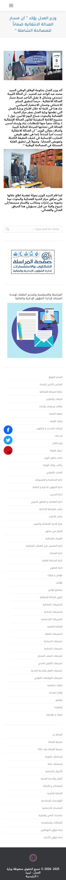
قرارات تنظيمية (54, 685)
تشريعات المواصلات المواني (48, 678)
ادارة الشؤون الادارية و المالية (47, 487)
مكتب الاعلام (55, 516)
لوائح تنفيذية (55, 693)
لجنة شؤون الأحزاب (52, 837)
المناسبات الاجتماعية (52, 808)
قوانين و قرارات (54, 575)
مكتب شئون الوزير (53, 458)
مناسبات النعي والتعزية (50, 815)
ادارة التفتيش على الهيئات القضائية (44, 546)
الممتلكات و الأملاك (52, 786)
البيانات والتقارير (54, 399)
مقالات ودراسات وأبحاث (50, 406)
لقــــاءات (58, 436)
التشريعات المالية (53, 634)
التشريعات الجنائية (53, 612)
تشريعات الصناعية (53, 649)
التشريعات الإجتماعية (51, 619)
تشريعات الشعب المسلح (50, 656)
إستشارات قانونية (53, 757)
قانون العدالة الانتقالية (51, 597)
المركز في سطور (53, 531)
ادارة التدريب (56, 494)
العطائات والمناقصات (51, 823)
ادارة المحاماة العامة (52, 560)
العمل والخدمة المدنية (51, 779)
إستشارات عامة (55, 764)
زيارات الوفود (56, 421)
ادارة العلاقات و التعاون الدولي (46, 502)
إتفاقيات (58, 707)
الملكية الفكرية (54, 626)
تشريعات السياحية (53, 641)
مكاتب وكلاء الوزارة (52, 465)
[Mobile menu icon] (11, 5)
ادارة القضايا (56, 553)
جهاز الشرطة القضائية (51, 392)
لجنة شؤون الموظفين (51, 830)
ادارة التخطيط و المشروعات (48, 480)
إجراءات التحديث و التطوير (49, 428)
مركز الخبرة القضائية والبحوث (47, 524)
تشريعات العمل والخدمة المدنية (46, 671)
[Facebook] (8, 429)
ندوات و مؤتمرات (54, 715)
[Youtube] (8, 450)
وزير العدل (57, 443)
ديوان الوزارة (56, 450)
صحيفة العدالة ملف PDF (50, 749)
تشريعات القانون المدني (50, 663)
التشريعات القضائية (52, 604)
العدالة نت (57, 735)
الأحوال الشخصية (53, 771)
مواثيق (58, 700)
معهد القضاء (55, 414)
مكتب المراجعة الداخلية (50, 509)
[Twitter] (8, 440)
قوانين (59, 582)
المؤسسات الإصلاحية (51, 801)
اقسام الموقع (55, 377)
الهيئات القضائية (53, 538)
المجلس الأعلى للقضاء (51, 384)
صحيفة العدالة (55, 742)
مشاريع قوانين (55, 590)
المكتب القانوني (54, 472)
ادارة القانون (56, 568)
